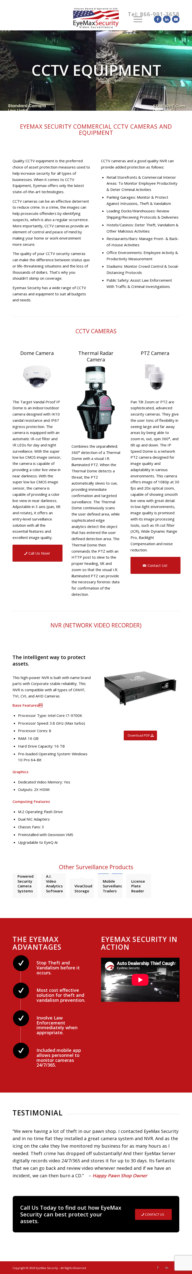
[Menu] (135, 19)
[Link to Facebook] (158, 19)
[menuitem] (123, 19)
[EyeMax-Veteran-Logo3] (96, 19)
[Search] (123, 19)
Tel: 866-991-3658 (154, 14)
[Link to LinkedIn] (166, 19)
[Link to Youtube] (176, 19)
